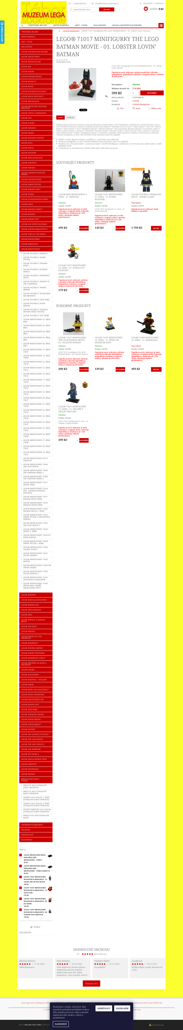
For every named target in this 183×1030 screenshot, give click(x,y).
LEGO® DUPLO (27, 148)
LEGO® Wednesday (30, 769)
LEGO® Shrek (27, 684)
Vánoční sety (27, 835)
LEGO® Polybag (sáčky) (32, 648)
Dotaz (138, 108)
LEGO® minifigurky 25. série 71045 (36, 429)
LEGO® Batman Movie (31, 76)
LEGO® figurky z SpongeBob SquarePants (36, 294)
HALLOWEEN (99, 25)
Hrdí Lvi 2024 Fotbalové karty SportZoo (34, 786)
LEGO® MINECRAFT (29, 244)
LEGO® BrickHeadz (30, 101)
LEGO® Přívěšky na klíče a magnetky (33, 664)
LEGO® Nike (26, 615)
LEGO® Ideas (27, 204)
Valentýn (25, 830)
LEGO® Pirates (28, 631)
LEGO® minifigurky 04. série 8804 (36, 332)
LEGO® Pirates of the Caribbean (31, 637)
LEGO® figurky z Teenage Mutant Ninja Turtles (35, 310)
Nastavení (61, 1024)
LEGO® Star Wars (29, 709)
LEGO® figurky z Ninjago (35, 253)
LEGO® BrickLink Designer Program (34, 107)
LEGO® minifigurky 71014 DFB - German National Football (35, 490)
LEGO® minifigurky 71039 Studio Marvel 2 (35, 572)
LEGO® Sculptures (30, 674)
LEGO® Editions (28, 153)
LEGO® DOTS (26, 143)
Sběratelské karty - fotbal (30, 780)
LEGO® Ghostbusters (31, 179)
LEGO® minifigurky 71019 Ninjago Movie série (35, 504)
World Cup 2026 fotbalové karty (36, 816)
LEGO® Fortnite (28, 163)
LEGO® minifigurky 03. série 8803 (36, 326)
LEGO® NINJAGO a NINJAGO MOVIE (33, 621)
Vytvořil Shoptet (158, 1025)
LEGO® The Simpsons (31, 749)
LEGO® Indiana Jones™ (31, 209)
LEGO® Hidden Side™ (31, 189)
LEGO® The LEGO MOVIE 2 (32, 744)
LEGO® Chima (27, 194)
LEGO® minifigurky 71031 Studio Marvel (35, 554)
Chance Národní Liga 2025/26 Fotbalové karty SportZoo (37, 810)
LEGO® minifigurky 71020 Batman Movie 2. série (35, 510)
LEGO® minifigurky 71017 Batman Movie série (35, 497)
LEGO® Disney (27, 133)
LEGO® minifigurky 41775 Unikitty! (35, 459)
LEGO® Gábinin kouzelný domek (33, 174)
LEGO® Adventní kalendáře (127, 25)
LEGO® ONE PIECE (29, 626)
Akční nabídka (61, 25)
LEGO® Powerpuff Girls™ (33, 658)
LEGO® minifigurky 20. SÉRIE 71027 (36, 399)
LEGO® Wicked (28, 774)
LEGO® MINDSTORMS (30, 239)
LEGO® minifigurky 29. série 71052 (36, 453)
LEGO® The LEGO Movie (32, 739)
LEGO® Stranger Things (32, 714)
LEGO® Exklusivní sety (32, 158)
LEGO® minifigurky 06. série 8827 (36, 344)
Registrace (159, 3)
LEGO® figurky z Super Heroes (34, 304)
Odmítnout (103, 1008)
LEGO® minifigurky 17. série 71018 (36, 381)
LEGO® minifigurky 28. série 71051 (36, 447)
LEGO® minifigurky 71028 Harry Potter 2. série (35, 542)
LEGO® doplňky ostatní (32, 138)
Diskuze (70, 117)
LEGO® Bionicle (28, 81)
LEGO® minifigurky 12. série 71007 (36, 350)
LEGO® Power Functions (33, 653)
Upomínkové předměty (32, 825)
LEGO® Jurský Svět (30, 219)
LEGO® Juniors (28, 214)
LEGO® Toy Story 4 (30, 754)
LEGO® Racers (27, 669)
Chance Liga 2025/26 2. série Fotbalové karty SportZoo (36, 804)
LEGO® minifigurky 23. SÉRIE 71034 (36, 417)
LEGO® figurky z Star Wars (36, 299)
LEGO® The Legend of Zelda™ (35, 734)
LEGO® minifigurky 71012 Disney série (35, 483)
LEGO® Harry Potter (31, 184)
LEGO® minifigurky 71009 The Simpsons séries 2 (35, 477)
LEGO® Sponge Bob (30, 704)
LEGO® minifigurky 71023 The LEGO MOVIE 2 (35, 524)
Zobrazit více (91, 983)
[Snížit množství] (139, 94)
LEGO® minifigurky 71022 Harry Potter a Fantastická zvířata (36, 517)
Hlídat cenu (156, 108)
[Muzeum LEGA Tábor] (44, 12)
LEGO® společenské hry (32, 699)
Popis (60, 117)
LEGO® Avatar (27, 71)
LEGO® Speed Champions (32, 694)
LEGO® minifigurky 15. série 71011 (36, 368)
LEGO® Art (26, 66)
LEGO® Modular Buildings (34, 600)
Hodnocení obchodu (91, 949)
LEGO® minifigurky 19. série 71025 (36, 393)
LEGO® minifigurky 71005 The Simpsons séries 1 (35, 471)
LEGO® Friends (28, 168)
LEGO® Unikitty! (29, 764)
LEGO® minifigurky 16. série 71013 (36, 375)
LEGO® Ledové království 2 (34, 229)
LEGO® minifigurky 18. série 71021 (36, 387)
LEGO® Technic (28, 729)
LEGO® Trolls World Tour (34, 759)
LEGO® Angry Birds (30, 56)
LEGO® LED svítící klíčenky (34, 224)
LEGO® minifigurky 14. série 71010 (36, 363)
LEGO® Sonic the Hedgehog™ (35, 689)
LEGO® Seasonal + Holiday (34, 679)
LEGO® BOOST (27, 86)
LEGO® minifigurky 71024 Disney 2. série (35, 530)
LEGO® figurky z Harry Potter (34, 258)
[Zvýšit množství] (139, 92)
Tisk (121, 108)
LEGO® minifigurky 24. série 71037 (36, 423)
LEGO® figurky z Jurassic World (35, 270)
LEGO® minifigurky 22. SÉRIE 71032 (36, 411)
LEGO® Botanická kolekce (33, 91)
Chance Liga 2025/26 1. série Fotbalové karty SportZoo (36, 798)
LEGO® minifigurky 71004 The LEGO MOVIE (35, 465)
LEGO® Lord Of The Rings (33, 234)
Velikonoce (26, 839)
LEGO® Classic (28, 123)
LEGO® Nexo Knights (31, 610)
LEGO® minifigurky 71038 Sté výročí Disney (37, 566)
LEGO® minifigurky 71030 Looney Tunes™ (35, 548)
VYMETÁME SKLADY (37, 25)
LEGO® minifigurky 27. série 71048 (36, 441)
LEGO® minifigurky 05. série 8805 (36, 338)
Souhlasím (122, 1008)
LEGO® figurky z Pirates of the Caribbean (36, 282)
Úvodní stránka (22, 25)
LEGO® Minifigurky (30, 249)
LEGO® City (26, 118)
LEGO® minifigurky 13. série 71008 (36, 356)
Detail (156, 228)
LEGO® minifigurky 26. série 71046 (36, 435)
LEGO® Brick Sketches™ (32, 96)
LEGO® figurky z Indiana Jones (35, 264)
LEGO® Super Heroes (31, 719)
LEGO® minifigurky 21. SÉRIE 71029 (36, 405)
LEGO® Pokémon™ (29, 643)
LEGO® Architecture (31, 61)
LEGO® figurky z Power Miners (34, 288)
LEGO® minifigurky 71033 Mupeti (35, 560)
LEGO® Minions (28, 595)
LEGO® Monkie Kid (30, 605)
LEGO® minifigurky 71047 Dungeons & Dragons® (35, 578)
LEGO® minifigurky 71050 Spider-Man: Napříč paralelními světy (35, 585)
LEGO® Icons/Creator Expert (34, 199)
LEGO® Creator (28, 128)
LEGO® (135, 101)
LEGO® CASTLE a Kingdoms (33, 113)
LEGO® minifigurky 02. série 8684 (36, 320)
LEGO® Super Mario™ (31, 724)
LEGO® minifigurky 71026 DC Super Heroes (37, 536)
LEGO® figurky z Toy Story (36, 315)
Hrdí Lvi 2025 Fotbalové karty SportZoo (34, 792)
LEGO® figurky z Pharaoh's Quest (36, 276)
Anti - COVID (81, 25)
